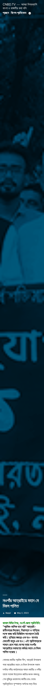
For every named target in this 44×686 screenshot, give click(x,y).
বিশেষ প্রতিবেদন (18, 13)
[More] (29, 13)
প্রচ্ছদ (6, 13)
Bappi (8, 613)
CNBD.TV (9, 4)
